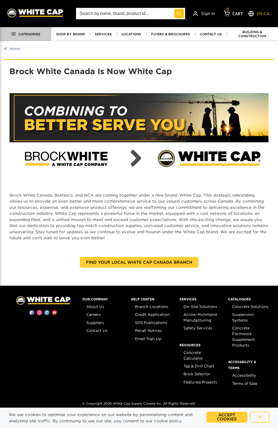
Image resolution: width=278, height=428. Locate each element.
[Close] (259, 417)
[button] (95, 299)
